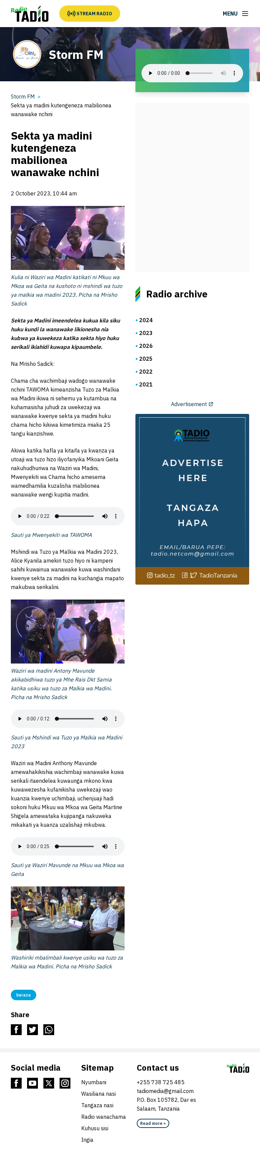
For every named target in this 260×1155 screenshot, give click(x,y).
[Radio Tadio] (238, 1068)
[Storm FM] (29, 13)
